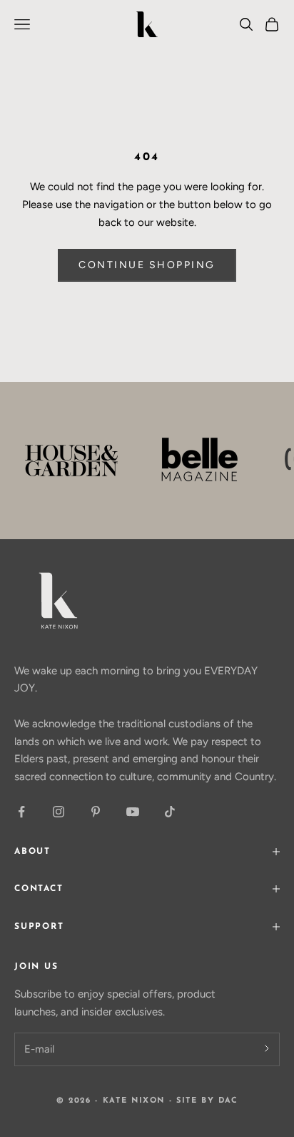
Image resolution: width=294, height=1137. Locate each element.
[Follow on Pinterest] (95, 811)
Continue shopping (147, 265)
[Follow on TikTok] (170, 811)
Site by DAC (207, 1101)
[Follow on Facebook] (21, 811)
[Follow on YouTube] (133, 811)
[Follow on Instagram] (58, 811)
